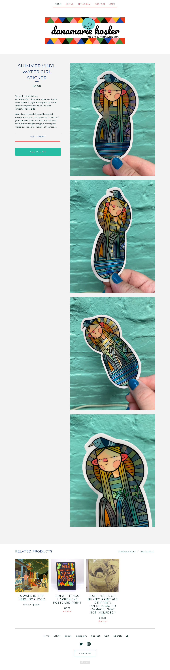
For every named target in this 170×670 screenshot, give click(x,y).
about (69, 4)
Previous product (127, 551)
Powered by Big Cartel (85, 662)
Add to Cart (38, 151)
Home (46, 636)
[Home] (85, 30)
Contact (100, 4)
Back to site (85, 653)
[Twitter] (81, 644)
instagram (84, 4)
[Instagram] (89, 644)
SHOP (58, 4)
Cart (112, 4)
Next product (147, 551)
